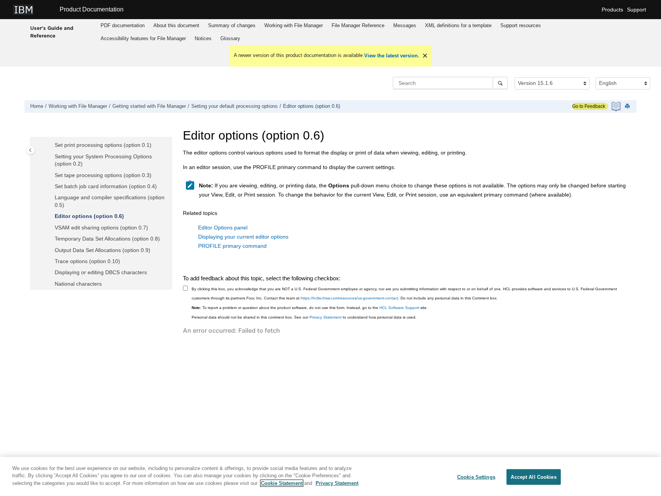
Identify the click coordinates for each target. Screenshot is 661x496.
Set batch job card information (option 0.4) (106, 186)
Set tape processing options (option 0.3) (103, 175)
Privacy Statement (325, 317)
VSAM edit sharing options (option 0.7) (101, 227)
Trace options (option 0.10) (87, 261)
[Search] (500, 83)
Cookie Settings (476, 477)
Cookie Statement (282, 483)
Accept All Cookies (533, 477)
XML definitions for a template (458, 25)
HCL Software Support (399, 308)
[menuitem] (122, 25)
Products (612, 10)
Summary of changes (232, 25)
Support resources (520, 25)
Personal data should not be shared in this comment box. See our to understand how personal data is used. (304, 317)
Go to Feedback (588, 106)
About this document (176, 25)
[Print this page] (628, 106)
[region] (330, 476)
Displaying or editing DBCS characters (101, 272)
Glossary (230, 38)
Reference (358, 25)
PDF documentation (123, 25)
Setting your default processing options (234, 106)
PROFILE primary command (232, 246)
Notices (203, 38)
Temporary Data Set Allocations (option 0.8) (107, 239)
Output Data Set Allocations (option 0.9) (102, 250)
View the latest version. (391, 56)
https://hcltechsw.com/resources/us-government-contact (349, 298)
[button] (52, 145)
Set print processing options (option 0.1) (103, 145)
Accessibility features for (143, 38)
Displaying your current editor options (243, 237)
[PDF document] (616, 106)
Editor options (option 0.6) (311, 106)
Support (636, 10)
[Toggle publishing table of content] (30, 150)
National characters (78, 284)
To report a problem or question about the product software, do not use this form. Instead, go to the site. (310, 308)
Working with (293, 25)
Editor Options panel (222, 227)
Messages (404, 25)
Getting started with (149, 106)
